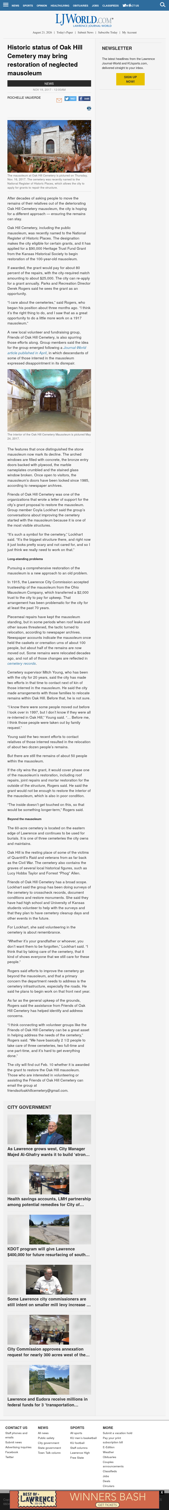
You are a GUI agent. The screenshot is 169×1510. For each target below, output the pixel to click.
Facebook (11, 1452)
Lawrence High (80, 1453)
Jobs (95, 5)
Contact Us (16, 1427)
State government (49, 1448)
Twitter (9, 1457)
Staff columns (79, 1448)
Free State (77, 1458)
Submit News (85, 32)
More (108, 1427)
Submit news (13, 1442)
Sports (28, 5)
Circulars (108, 1486)
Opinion (42, 5)
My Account (129, 32)
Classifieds (110, 5)
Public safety (46, 1438)
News (15, 5)
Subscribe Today (107, 32)
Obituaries (80, 5)
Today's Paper (65, 32)
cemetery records (21, 663)
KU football (77, 1443)
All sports (76, 1433)
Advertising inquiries (18, 1447)
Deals (106, 1481)
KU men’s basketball (83, 1438)
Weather (108, 1452)
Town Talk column (49, 1453)
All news (43, 1433)
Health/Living (60, 5)
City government (48, 1443)
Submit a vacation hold (117, 1433)
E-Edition (109, 1447)
